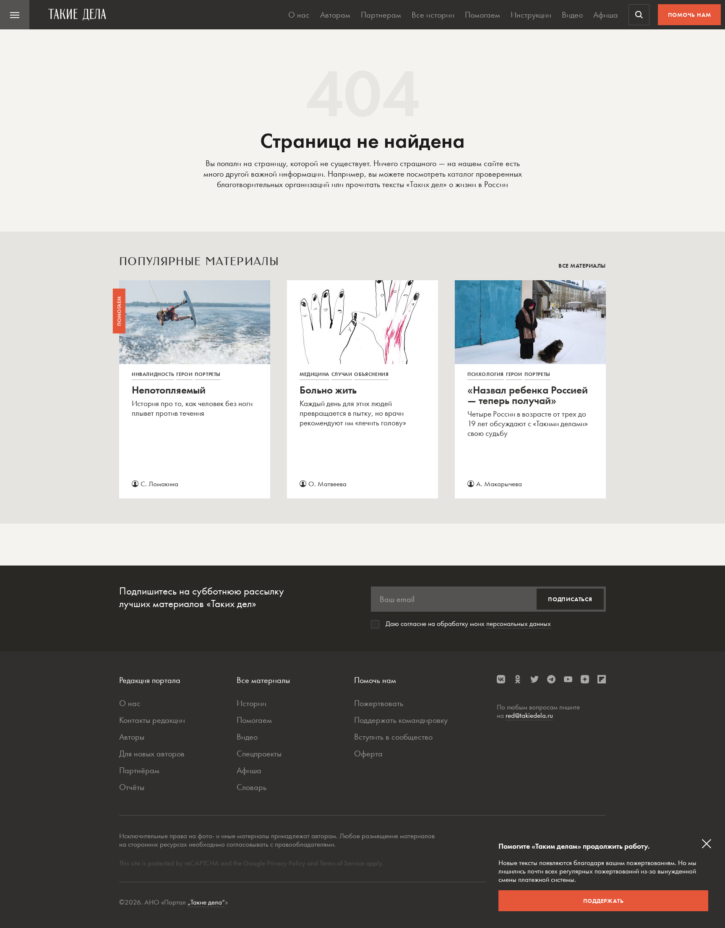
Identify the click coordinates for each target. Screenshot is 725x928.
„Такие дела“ (206, 902)
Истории (251, 703)
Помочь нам (689, 14)
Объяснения (371, 374)
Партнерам (381, 14)
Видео (572, 14)
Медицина (314, 374)
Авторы (131, 736)
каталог (461, 173)
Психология (485, 374)
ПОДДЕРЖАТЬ (603, 901)
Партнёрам (139, 770)
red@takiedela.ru (529, 715)
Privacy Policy (287, 863)
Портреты (208, 374)
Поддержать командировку (401, 719)
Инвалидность (153, 374)
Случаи (341, 374)
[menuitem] (14, 14)
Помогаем (482, 14)
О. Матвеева (327, 483)
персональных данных (518, 623)
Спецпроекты (259, 753)
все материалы (582, 265)
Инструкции (531, 14)
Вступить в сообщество (393, 736)
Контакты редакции (152, 719)
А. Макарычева (499, 483)
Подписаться (570, 599)
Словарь (251, 787)
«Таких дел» (426, 184)
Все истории (433, 14)
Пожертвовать (378, 703)
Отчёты (131, 787)
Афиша (605, 14)
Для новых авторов (152, 753)
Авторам (335, 14)
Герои (184, 374)
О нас (299, 14)
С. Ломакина (159, 483)
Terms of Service (342, 863)
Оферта (368, 753)
